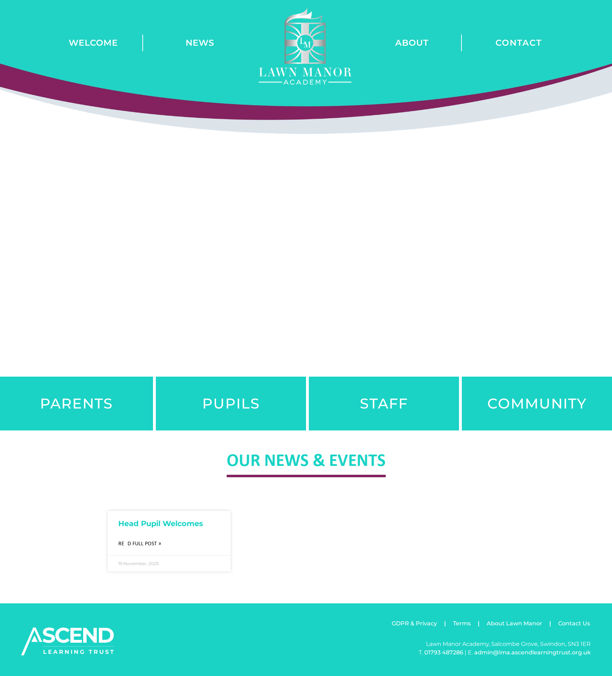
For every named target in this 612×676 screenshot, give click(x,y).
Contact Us (574, 623)
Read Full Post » (139, 544)
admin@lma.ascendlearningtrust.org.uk (532, 652)
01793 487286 (443, 652)
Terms (462, 623)
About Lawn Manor (514, 623)
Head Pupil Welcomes (160, 523)
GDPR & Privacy (414, 623)
